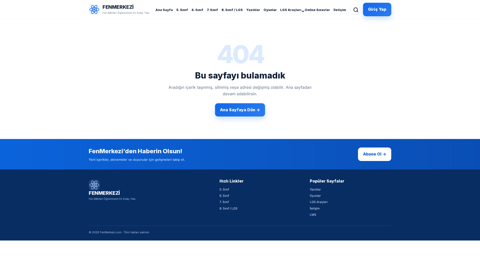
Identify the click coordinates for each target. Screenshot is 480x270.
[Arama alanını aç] (355, 9)
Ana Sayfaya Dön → (240, 109)
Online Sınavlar (317, 10)
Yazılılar (253, 10)
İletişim (340, 10)
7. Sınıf (212, 10)
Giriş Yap (377, 9)
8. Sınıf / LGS (232, 10)
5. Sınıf (182, 10)
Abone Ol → (374, 154)
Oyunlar (270, 10)
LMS (313, 214)
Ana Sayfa (164, 10)
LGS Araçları (290, 10)
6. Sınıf (197, 10)
